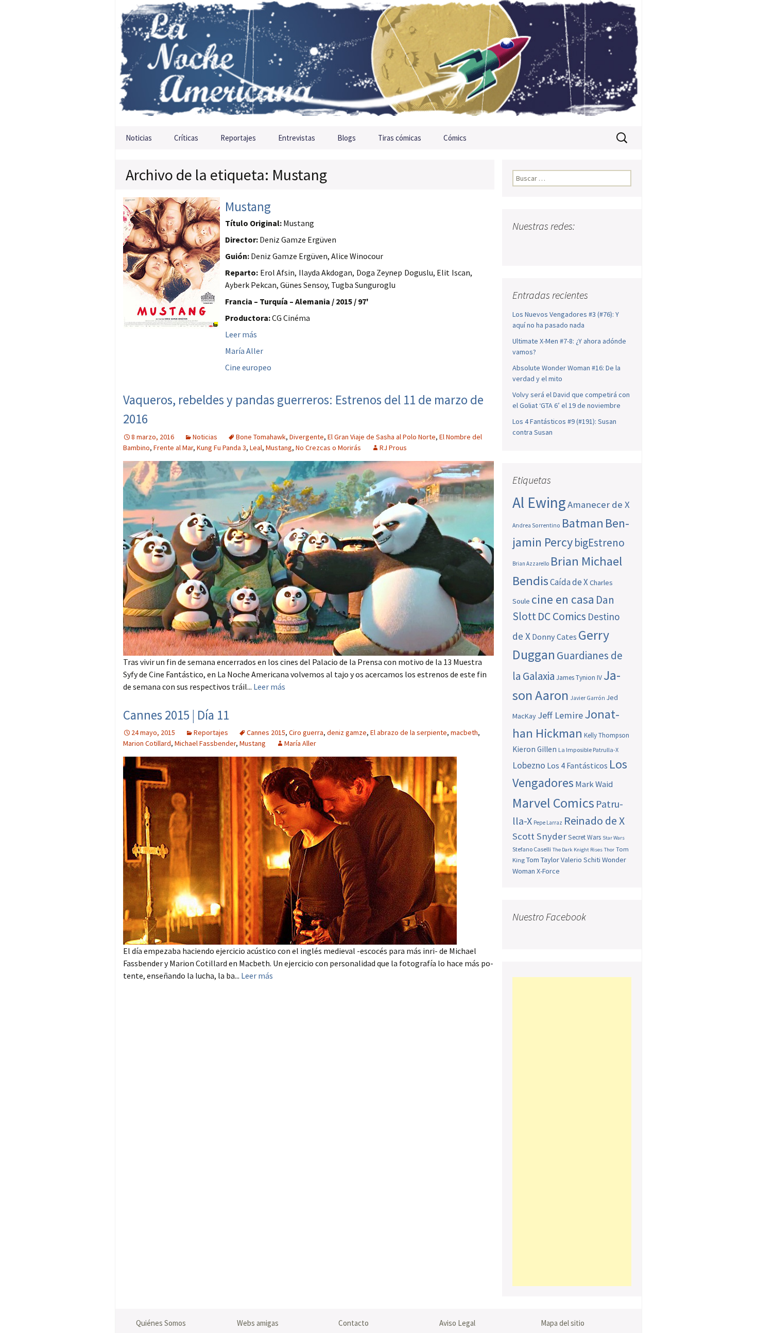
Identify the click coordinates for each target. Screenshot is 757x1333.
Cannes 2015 (266, 732)
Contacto (353, 1323)
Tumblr (602, 246)
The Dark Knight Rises (578, 849)
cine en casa (562, 599)
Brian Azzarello (530, 563)
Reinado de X (594, 821)
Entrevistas (296, 138)
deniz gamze (347, 732)
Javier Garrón (587, 698)
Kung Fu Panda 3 (221, 447)
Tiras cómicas (399, 138)
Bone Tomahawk (261, 436)
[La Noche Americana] (378, 63)
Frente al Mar (173, 447)
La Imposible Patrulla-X (588, 750)
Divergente (306, 436)
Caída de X (569, 582)
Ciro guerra (306, 732)
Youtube (562, 246)
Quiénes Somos (161, 1323)
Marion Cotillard (147, 743)
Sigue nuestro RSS (622, 246)
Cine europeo (248, 367)
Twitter (541, 246)
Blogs (346, 138)
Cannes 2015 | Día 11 (176, 715)
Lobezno (528, 765)
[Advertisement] (571, 1131)
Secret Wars (584, 837)
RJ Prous (393, 447)
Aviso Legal (457, 1323)
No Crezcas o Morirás (328, 447)
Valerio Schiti (580, 859)
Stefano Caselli (531, 849)
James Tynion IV (579, 677)
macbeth (464, 732)
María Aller (244, 351)
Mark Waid (594, 784)
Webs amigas (258, 1323)
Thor (609, 849)
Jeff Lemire (560, 715)
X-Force (548, 871)
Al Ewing (539, 502)
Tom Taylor (542, 859)
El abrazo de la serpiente (408, 732)
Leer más (241, 334)
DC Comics (562, 616)
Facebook (521, 246)
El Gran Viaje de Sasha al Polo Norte (382, 436)
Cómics (455, 138)
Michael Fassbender (205, 743)
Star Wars (614, 837)
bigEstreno (599, 543)
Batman (583, 523)
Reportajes (238, 138)
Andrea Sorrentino (536, 525)
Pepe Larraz (548, 822)
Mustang (248, 206)
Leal (256, 447)
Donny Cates (554, 636)
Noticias (139, 138)
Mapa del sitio (562, 1323)
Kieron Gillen (534, 749)
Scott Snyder (539, 836)
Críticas (186, 138)
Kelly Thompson (606, 735)
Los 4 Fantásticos (577, 765)
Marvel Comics (553, 802)
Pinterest (582, 246)
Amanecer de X (598, 504)
